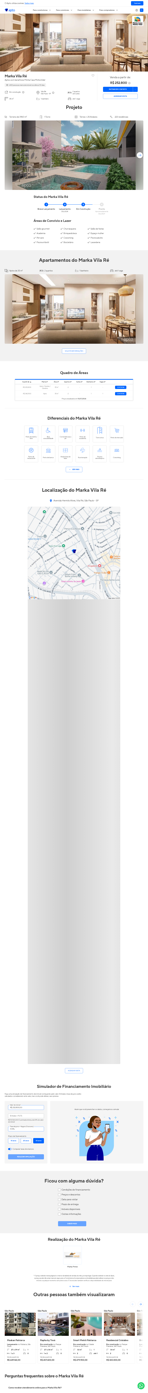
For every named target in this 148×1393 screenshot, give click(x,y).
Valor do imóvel (15, 1105)
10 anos (13, 1141)
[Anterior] (133, 1304)
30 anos (39, 1141)
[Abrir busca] (141, 10)
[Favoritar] (93, 75)
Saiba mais (29, 3)
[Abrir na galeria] (140, 186)
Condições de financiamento (76, 1189)
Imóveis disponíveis (71, 1209)
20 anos (26, 1141)
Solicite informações (74, 351)
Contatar (120, 387)
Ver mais (75, 469)
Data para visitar (70, 1199)
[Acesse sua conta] (136, 10)
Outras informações (71, 1214)
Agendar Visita (120, 96)
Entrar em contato (118, 89)
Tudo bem (137, 3)
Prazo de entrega (70, 1204)
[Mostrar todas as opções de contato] (135, 89)
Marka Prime (72, 1267)
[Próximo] (140, 155)
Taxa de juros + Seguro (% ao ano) (21, 1126)
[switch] (10, 1149)
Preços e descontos (71, 1194)
